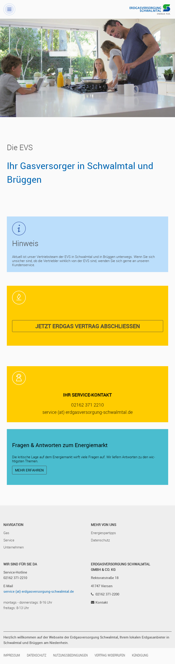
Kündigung (140, 655)
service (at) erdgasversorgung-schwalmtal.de (38, 591)
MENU (9, 9)
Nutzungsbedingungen (70, 655)
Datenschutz (100, 540)
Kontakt (101, 602)
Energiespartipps (103, 532)
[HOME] (147, 8)
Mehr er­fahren (29, 470)
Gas (6, 532)
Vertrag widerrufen (110, 655)
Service (8, 540)
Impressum (11, 655)
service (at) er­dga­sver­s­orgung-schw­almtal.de (87, 412)
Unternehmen (13, 547)
